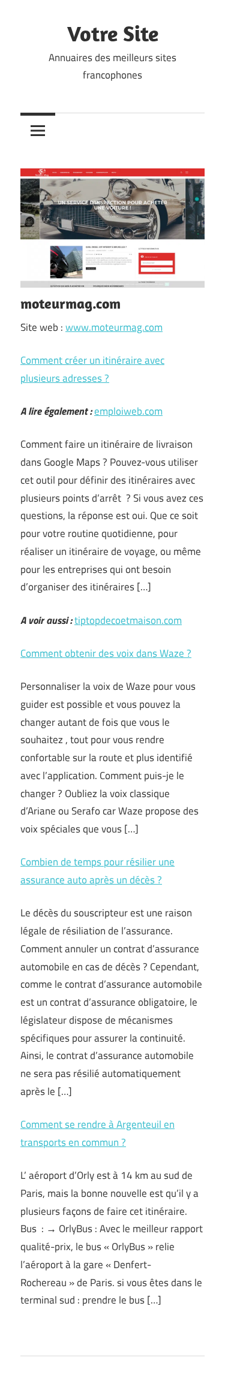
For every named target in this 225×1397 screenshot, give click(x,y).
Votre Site (112, 33)
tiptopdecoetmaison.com (128, 620)
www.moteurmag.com (114, 327)
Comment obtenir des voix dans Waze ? (105, 653)
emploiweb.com (128, 411)
